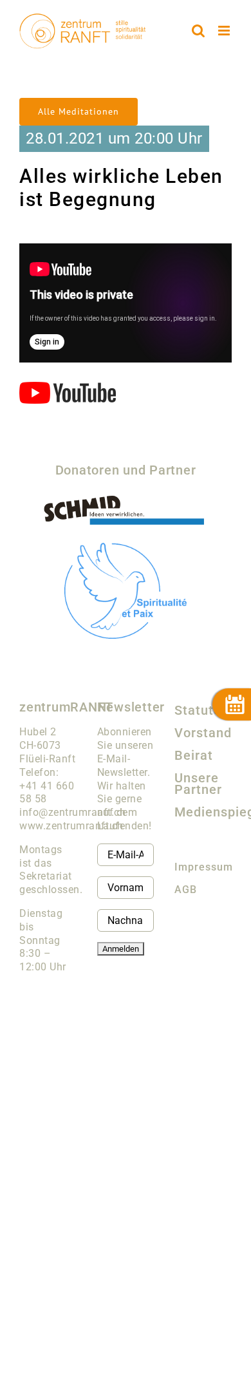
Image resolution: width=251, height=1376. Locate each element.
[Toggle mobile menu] (225, 30)
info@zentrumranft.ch (72, 812)
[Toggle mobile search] (198, 30)
